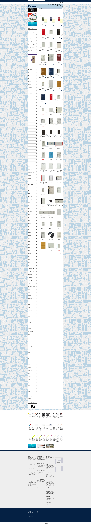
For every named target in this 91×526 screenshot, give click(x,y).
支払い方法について (30, 511)
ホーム (40, 8)
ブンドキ (43, 524)
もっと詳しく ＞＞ (48, 504)
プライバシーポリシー (30, 516)
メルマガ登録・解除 (30, 517)
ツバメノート (43, 8)
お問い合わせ (38, 512)
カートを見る (38, 511)
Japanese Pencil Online (46, 524)
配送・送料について (30, 512)
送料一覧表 (29, 398)
